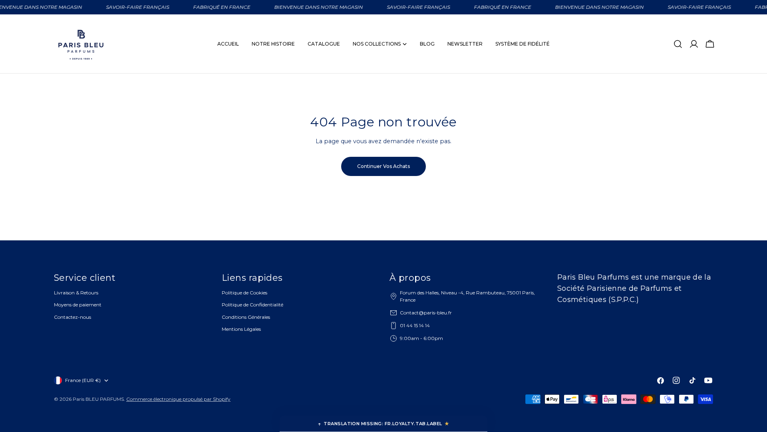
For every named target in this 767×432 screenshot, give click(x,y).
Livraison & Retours (76, 293)
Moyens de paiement (77, 305)
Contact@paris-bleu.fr (426, 313)
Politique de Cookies (244, 293)
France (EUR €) (83, 380)
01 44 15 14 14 (415, 325)
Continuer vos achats (383, 166)
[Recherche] (678, 44)
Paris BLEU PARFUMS (98, 399)
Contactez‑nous (72, 317)
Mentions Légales (241, 329)
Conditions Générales (246, 317)
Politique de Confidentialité (252, 305)
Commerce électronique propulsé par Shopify (178, 399)
